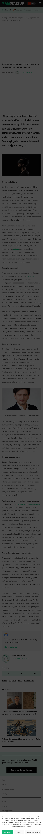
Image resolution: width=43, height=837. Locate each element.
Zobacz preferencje (33, 832)
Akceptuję (7, 832)
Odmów (19, 832)
